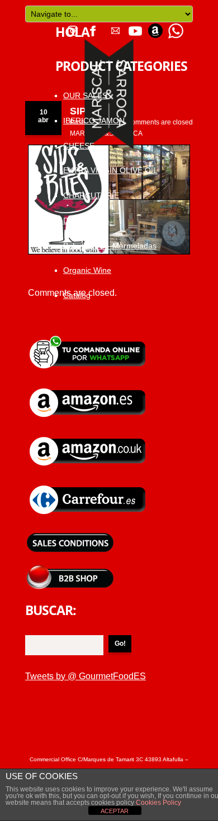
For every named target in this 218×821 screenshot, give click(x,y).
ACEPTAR (115, 811)
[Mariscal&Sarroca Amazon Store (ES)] (88, 387)
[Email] (115, 26)
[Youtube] (135, 26)
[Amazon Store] (155, 26)
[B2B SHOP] (70, 569)
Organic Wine (87, 270)
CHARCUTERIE (91, 195)
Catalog (77, 295)
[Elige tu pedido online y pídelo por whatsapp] (88, 339)
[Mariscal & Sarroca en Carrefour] (88, 484)
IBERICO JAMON (94, 120)
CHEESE (78, 145)
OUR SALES (85, 95)
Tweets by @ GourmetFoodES (85, 676)
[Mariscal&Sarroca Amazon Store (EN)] (88, 436)
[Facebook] (93, 26)
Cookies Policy (157, 802)
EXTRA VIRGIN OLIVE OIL (110, 170)
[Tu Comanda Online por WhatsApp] (175, 26)
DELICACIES (86, 220)
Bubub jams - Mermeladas (110, 245)
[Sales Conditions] (70, 533)
